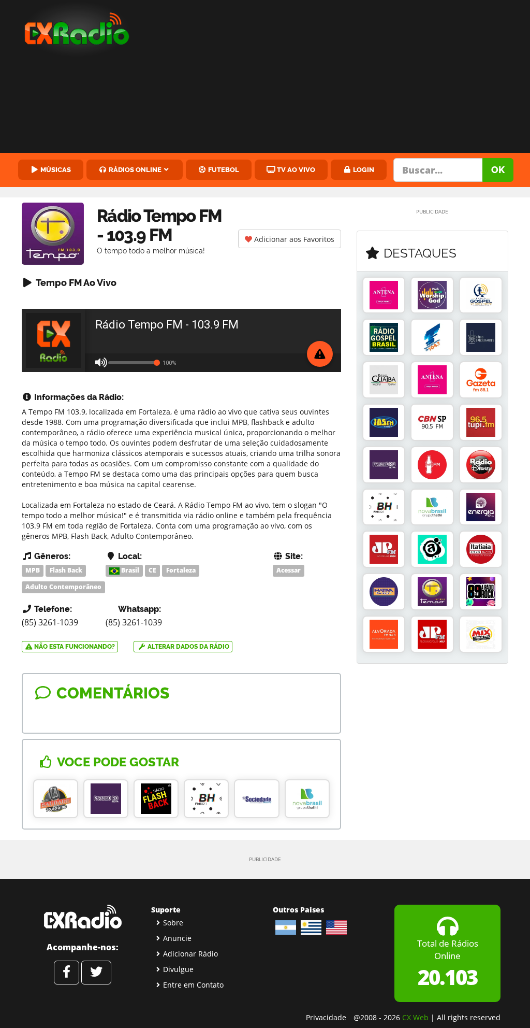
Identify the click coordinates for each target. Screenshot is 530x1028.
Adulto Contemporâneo (63, 586)
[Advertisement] (339, 77)
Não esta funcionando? (74, 646)
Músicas (55, 169)
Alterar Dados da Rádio (187, 646)
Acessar (288, 570)
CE (152, 570)
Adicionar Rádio (190, 954)
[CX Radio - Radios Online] (83, 917)
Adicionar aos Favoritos (293, 239)
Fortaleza (181, 570)
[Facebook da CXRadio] (66, 972)
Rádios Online (134, 169)
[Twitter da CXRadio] (96, 972)
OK (498, 169)
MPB (32, 570)
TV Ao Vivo (295, 169)
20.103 (447, 977)
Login (362, 169)
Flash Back (66, 570)
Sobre (173, 922)
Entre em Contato (193, 985)
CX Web (415, 1017)
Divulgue (178, 969)
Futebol (223, 169)
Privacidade (326, 1017)
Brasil (129, 570)
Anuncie (177, 938)
